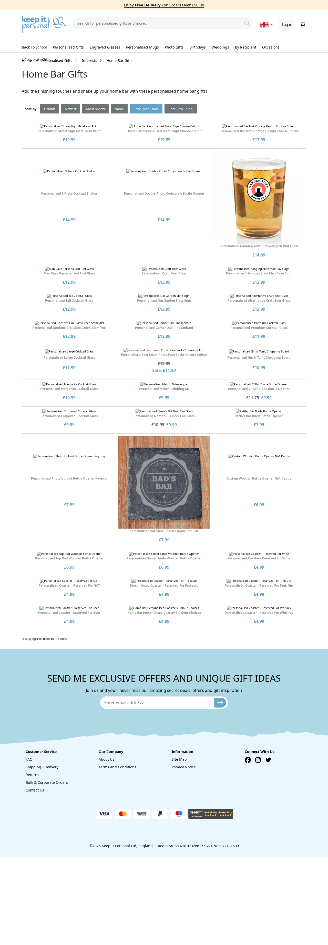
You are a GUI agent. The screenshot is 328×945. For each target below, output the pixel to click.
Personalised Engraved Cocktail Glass (69, 416)
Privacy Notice (184, 767)
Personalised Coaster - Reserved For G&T (69, 585)
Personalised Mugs (142, 47)
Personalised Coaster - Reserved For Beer (69, 612)
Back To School (34, 47)
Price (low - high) (180, 109)
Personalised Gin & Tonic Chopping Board (259, 357)
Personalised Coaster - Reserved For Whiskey (259, 612)
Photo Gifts (174, 47)
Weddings (220, 47)
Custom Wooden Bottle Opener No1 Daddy (258, 478)
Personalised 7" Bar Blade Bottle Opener (259, 389)
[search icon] (246, 23)
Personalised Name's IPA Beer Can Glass (164, 416)
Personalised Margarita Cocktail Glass (69, 389)
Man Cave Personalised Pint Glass (69, 273)
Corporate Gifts (37, 59)
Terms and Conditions (117, 767)
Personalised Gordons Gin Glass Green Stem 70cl (69, 328)
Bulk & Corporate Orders (47, 782)
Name (119, 109)
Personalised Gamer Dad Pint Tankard (164, 328)
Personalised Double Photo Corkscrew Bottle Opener (164, 193)
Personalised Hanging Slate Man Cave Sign (259, 273)
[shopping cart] (303, 24)
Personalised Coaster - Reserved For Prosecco (164, 585)
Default (49, 109)
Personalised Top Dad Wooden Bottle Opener (69, 558)
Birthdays (197, 47)
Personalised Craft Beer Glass (164, 273)
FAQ (29, 759)
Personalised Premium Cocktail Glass (259, 328)
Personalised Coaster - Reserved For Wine (258, 558)
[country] (264, 24)
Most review (95, 109)
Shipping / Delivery (42, 767)
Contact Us (35, 790)
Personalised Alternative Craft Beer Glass (259, 300)
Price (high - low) (146, 109)
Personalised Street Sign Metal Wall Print (69, 131)
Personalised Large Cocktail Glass (69, 357)
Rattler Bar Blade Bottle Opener (259, 416)
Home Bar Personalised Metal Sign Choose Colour (164, 131)
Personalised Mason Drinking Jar (164, 389)
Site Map (179, 759)
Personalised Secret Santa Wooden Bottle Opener (164, 558)
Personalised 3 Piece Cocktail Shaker (69, 193)
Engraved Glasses (105, 47)
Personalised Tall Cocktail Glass (69, 300)
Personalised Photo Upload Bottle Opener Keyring (69, 478)
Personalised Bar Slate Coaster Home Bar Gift (164, 531)
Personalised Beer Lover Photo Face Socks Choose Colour (164, 354)
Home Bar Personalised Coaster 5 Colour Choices (164, 612)
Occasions (271, 47)
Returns (32, 774)
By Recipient (245, 47)
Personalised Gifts (68, 47)
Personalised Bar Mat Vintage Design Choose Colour (259, 131)
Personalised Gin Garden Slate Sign (164, 300)
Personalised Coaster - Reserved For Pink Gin (259, 585)
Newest (70, 109)
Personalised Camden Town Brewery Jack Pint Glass (259, 246)
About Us (106, 759)
